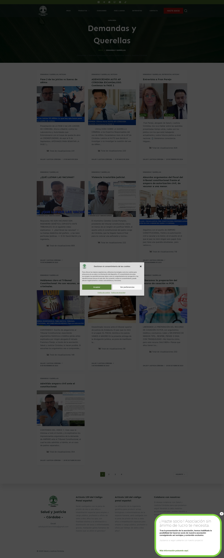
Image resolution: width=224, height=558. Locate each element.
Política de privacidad (118, 292)
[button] (141, 266)
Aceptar (96, 287)
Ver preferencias (127, 287)
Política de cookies (104, 292)
